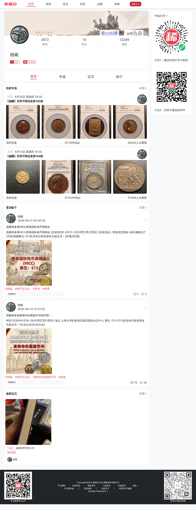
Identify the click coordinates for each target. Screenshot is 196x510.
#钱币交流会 (22, 288)
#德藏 (8, 288)
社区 (82, 4)
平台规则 (61, 485)
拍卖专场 (11, 88)
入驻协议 (106, 485)
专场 (48, 4)
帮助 (117, 4)
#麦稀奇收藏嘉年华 (44, 377)
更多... (135, 485)
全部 (142, 88)
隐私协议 (91, 485)
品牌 (100, 4)
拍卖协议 (76, 485)
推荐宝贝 (11, 393)
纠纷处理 (122, 485)
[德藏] (142, 98)
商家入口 (135, 4)
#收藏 (46, 288)
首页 (31, 3)
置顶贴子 (11, 207)
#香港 (36, 288)
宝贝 (65, 4)
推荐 (33, 76)
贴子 (119, 77)
